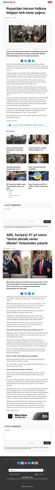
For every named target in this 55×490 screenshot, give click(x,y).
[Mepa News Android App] (15, 474)
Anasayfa (5, 459)
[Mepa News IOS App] (40, 474)
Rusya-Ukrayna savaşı (14, 195)
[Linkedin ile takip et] (29, 463)
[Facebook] (22, 61)
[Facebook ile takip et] (18, 463)
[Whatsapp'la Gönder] (33, 61)
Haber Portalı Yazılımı (29, 486)
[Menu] (51, 2)
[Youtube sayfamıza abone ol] (26, 463)
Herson (11, 197)
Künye (10, 459)
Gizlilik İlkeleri (22, 459)
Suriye (14, 248)
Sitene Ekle (29, 459)
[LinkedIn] (29, 61)
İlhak (10, 193)
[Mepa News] (9, 2)
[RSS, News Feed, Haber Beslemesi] (36, 463)
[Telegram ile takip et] (33, 463)
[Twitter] (25, 61)
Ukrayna (14, 17)
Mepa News (7, 17)
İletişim (15, 459)
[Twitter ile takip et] (22, 463)
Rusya (10, 192)
